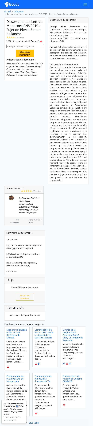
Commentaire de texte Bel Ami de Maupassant (15, 379)
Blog (37, 422)
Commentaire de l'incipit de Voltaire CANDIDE (72, 379)
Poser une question (24, 297)
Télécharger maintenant (24, 53)
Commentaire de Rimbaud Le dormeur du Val (43, 379)
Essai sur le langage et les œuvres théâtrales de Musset (16, 333)
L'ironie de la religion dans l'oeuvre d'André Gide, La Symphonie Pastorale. (73, 335)
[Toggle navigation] (85, 4)
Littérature (18, 11)
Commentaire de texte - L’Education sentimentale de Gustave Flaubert (44, 333)
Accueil (7, 11)
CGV (31, 422)
